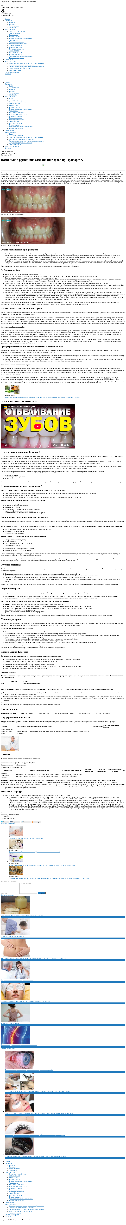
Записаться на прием (12, 72)
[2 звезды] (2, 814)
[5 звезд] (6, 814)
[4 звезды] (5, 814)
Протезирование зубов (16, 49)
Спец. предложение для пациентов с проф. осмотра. (26, 63)
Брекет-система (14, 51)
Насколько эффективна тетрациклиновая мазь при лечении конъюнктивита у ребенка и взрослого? (42, 865)
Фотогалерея (13, 28)
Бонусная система (15, 70)
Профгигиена (13, 35)
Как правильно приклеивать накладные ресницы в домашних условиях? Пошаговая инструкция (37, 1091)
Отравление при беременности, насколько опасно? (26, 838)
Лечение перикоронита (16, 58)
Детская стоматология (16, 42)
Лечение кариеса (14, 36)
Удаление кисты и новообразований (21, 56)
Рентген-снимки (14, 33)
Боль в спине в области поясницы (12, 936)
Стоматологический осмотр (18, 31)
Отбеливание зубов (15, 45)
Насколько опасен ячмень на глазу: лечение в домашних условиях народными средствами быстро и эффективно (42, 397)
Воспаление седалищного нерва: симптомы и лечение (19, 1045)
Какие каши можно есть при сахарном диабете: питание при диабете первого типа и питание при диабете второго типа (49, 878)
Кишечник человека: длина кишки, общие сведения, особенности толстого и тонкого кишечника (33, 958)
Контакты (8, 74)
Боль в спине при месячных (10, 1023)
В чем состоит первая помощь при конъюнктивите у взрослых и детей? (29, 1070)
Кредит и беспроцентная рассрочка (20, 68)
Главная (7, 19)
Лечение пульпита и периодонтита (20, 38)
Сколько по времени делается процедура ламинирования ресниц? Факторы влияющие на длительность (39, 1113)
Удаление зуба (13, 40)
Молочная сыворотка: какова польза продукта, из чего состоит (22, 915)
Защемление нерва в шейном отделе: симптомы (17, 980)
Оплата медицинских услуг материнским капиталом (26, 67)
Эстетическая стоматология (18, 43)
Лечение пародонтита (16, 54)
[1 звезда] (1, 814)
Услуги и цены (10, 29)
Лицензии (12, 24)
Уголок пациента (14, 26)
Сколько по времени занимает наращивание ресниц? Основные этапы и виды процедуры (35, 1135)
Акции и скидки (10, 61)
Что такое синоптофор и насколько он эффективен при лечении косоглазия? (34, 852)
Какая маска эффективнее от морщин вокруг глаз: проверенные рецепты (25, 1001)
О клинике (8, 20)
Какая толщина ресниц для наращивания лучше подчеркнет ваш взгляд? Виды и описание (35, 1156)
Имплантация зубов (15, 47)
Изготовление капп (15, 52)
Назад (11, 86)
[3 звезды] (3, 814)
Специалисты (9, 59)
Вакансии (12, 22)
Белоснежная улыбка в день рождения (21, 65)
